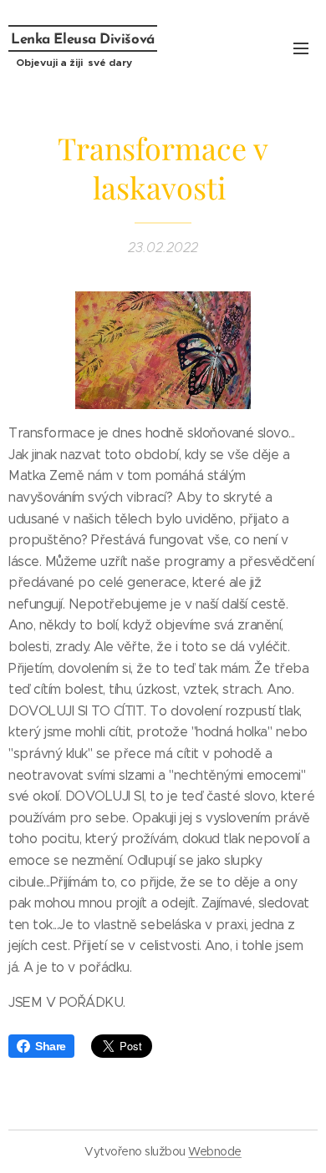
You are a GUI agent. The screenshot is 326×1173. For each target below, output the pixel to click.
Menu (301, 47)
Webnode (215, 1151)
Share (50, 1046)
